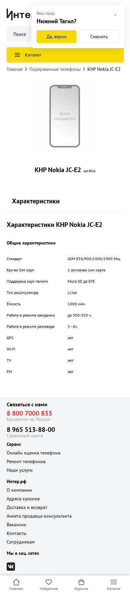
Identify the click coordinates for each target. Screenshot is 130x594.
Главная (16, 588)
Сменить (99, 37)
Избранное (49, 588)
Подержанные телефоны (55, 69)
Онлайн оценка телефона (33, 453)
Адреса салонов (23, 499)
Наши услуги (20, 470)
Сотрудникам (21, 542)
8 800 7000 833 (29, 413)
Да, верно (57, 37)
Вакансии (16, 525)
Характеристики (36, 201)
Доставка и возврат (27, 507)
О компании (19, 490)
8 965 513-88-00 (31, 429)
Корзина (81, 588)
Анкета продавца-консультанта (39, 516)
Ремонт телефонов (26, 461)
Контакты (16, 533)
